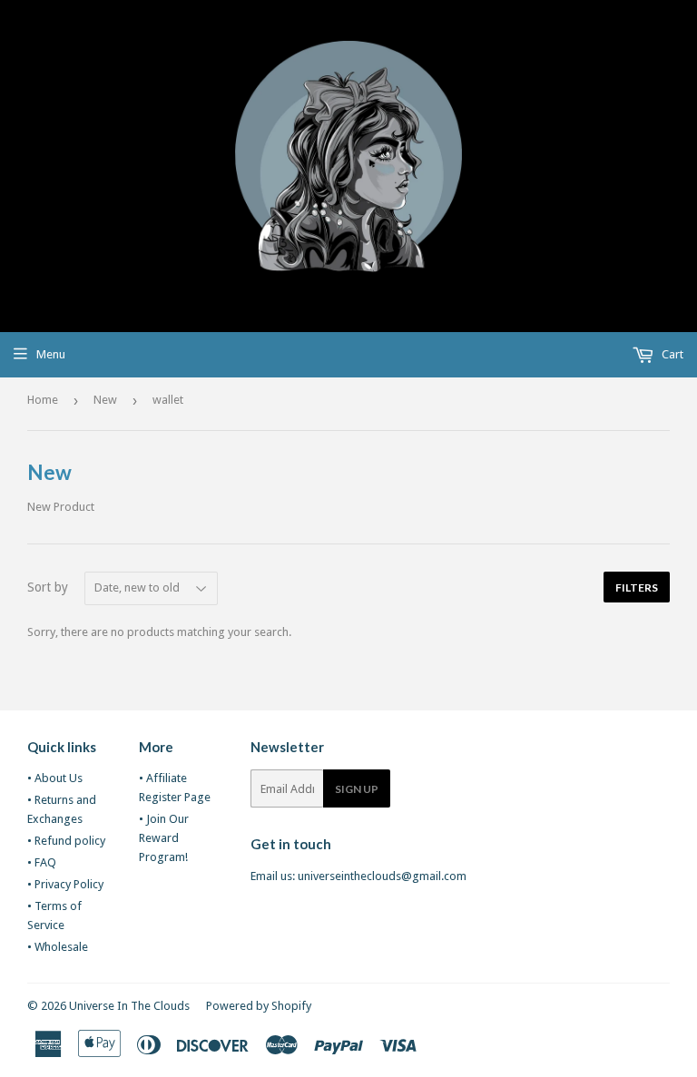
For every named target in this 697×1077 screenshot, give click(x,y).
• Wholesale (57, 947)
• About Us (55, 778)
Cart (671, 354)
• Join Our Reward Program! (164, 838)
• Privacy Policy (65, 884)
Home (42, 399)
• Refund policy (66, 840)
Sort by (47, 587)
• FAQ (41, 862)
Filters (636, 587)
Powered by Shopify (258, 1006)
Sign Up (356, 789)
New (105, 399)
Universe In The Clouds (129, 1006)
